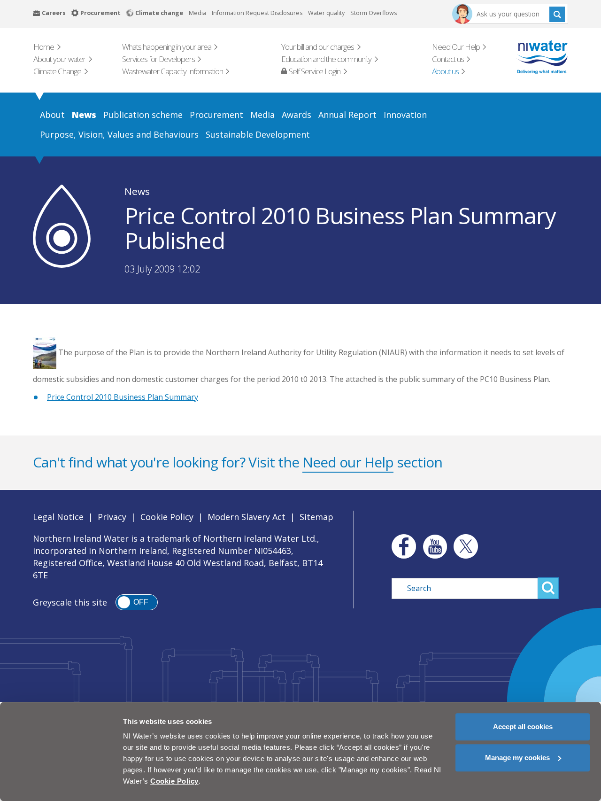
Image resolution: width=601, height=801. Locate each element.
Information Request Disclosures (257, 13)
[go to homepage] (529, 57)
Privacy (112, 516)
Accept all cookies (523, 727)
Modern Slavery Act (246, 516)
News (137, 191)
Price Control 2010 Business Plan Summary (122, 397)
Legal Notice (58, 516)
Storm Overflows (373, 13)
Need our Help (347, 462)
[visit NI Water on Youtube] (434, 546)
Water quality (326, 13)
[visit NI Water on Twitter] (465, 546)
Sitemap (316, 516)
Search (557, 14)
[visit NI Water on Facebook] (401, 546)
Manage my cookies (517, 758)
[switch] (137, 602)
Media (197, 13)
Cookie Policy (166, 516)
